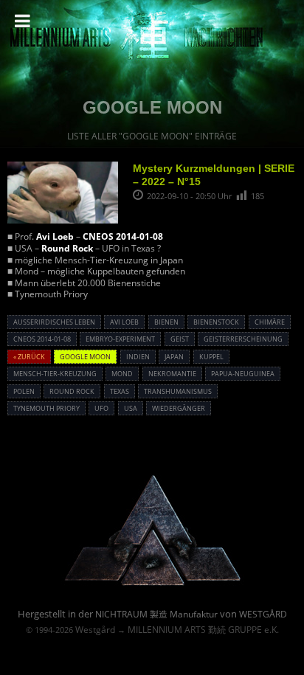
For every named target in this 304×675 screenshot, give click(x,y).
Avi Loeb (124, 322)
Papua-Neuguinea (242, 373)
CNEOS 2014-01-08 (42, 339)
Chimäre (270, 322)
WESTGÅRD (263, 614)
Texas (119, 391)
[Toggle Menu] (22, 20)
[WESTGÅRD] (152, 584)
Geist (179, 339)
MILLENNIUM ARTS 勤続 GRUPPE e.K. (203, 629)
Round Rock (71, 391)
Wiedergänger (178, 408)
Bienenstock (216, 322)
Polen (24, 391)
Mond (122, 373)
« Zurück (29, 356)
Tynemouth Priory (46, 408)
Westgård (95, 629)
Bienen (166, 322)
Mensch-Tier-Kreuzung (55, 373)
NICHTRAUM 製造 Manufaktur (156, 614)
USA (130, 408)
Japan (174, 356)
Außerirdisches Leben (54, 322)
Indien (138, 356)
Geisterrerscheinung (243, 339)
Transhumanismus (178, 391)
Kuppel (211, 356)
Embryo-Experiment (120, 339)
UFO (101, 408)
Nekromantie (172, 373)
